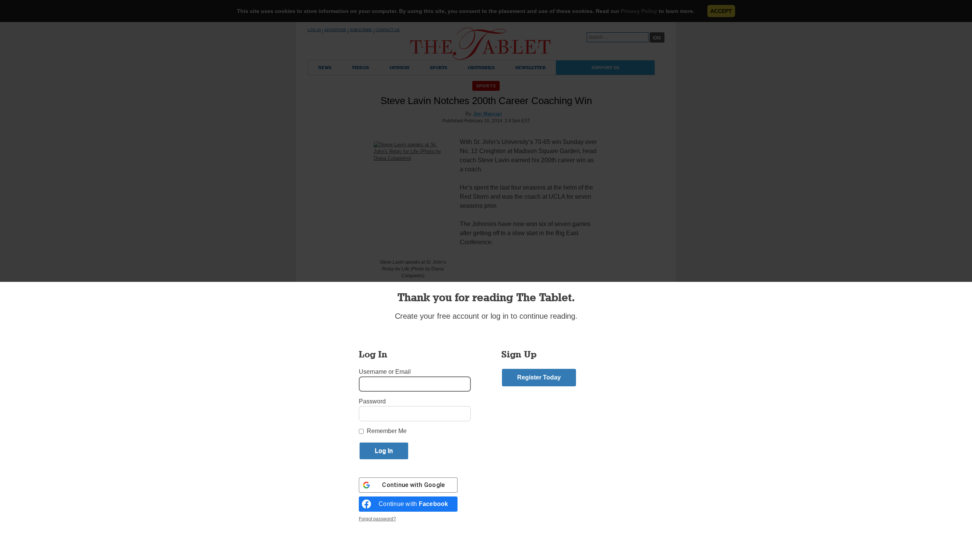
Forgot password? (377, 519)
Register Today (539, 377)
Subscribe (361, 30)
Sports (438, 67)
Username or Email (385, 371)
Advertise (335, 30)
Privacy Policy (639, 11)
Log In (314, 30)
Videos (360, 67)
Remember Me (387, 431)
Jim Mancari (487, 114)
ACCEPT (721, 11)
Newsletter (530, 67)
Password (372, 401)
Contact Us (388, 30)
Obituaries (481, 67)
